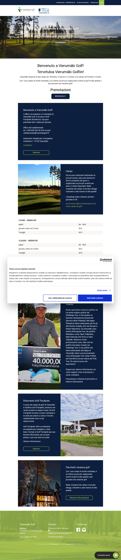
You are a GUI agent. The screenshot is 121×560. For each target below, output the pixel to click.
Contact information (55, 537)
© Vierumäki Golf (43, 544)
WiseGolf (62, 544)
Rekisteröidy (94, 2)
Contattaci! (60, 42)
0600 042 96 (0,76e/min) (59, 528)
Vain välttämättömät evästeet (60, 298)
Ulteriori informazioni (79, 498)
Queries (36, 152)
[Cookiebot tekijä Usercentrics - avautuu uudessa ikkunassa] (101, 260)
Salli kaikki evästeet (95, 298)
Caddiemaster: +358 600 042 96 (65, 2)
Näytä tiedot (102, 290)
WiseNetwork (79, 544)
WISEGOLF (60, 96)
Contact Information (83, 2)
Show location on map (28, 537)
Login (101, 2)
